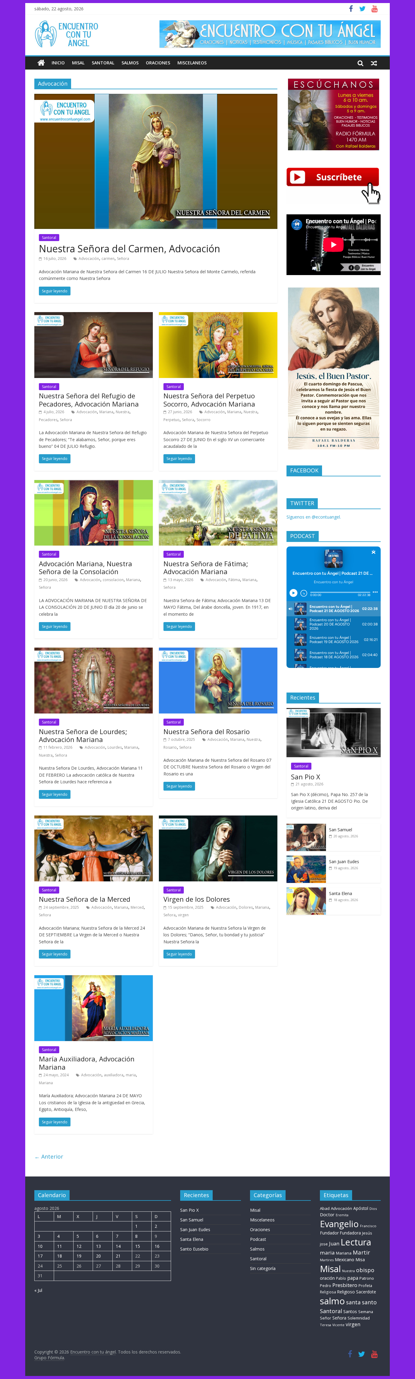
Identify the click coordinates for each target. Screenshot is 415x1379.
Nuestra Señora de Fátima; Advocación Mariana (205, 567)
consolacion (113, 579)
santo (369, 1302)
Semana (365, 1311)
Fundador (329, 1233)
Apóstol (360, 1208)
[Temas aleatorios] (374, 62)
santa (353, 1302)
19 (79, 1256)
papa (352, 1278)
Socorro (204, 419)
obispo (365, 1270)
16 (157, 1246)
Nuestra (122, 411)
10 (40, 1246)
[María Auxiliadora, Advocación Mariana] (93, 979)
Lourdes (115, 747)
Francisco (368, 1226)
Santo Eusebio (194, 1249)
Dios (373, 1208)
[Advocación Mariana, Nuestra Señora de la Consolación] (93, 483)
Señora (123, 258)
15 (137, 1246)
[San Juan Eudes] (306, 859)
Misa (360, 1259)
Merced (137, 907)
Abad (325, 1208)
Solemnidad (359, 1318)
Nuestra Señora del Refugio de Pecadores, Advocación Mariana (89, 399)
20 (98, 1256)
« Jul (38, 1290)
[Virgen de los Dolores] (218, 819)
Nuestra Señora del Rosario (206, 731)
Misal (78, 63)
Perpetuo (171, 419)
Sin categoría (263, 1268)
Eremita (342, 1215)
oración (327, 1278)
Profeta (365, 1285)
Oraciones (158, 63)
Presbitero (344, 1285)
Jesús (367, 1233)
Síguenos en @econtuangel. (313, 517)
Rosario (170, 747)
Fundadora (350, 1233)
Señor (325, 1318)
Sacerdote (366, 1292)
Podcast (258, 1239)
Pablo (341, 1278)
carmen (108, 258)
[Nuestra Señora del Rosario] (218, 651)
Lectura (356, 1242)
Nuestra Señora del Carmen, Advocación (129, 248)
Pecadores (48, 419)
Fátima (234, 579)
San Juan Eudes (344, 861)
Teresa (325, 1325)
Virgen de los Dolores (196, 899)
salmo (332, 1301)
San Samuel (340, 830)
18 (59, 1256)
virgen (183, 915)
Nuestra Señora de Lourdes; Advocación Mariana (83, 735)
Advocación (89, 258)
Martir (361, 1252)
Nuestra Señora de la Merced (84, 899)
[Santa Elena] (306, 891)
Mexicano (344, 1259)
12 (79, 1246)
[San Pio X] (333, 711)
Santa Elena (340, 893)
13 (98, 1246)
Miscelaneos (192, 63)
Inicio (58, 63)
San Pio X (305, 776)
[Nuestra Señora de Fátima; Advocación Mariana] (218, 483)
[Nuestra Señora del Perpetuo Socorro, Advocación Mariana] (218, 315)
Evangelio (339, 1224)
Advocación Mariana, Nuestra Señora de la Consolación (85, 567)
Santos (350, 1311)
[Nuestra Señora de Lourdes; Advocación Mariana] (93, 651)
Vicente (338, 1325)
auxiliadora (113, 1075)
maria (131, 1075)
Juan (334, 1243)
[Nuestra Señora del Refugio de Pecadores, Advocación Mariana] (93, 315)
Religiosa (328, 1292)
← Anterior (48, 1156)
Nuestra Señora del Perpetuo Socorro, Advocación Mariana (209, 399)
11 (59, 1246)
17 (40, 1256)
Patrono (366, 1278)
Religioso (346, 1292)
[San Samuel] (306, 827)
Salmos (130, 63)
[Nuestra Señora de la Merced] (93, 819)
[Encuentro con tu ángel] (41, 62)
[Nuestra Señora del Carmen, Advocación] (155, 97)
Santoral (103, 63)
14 (118, 1246)
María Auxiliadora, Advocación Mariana (87, 1062)
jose (324, 1244)
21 (118, 1256)
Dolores (246, 907)
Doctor (327, 1214)
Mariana (106, 411)
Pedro (325, 1285)
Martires (327, 1260)
